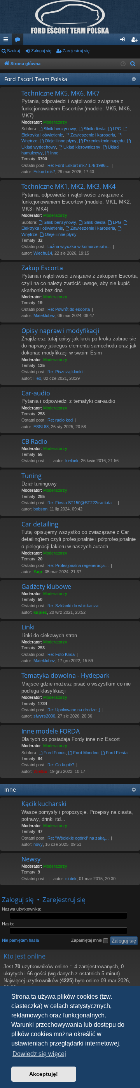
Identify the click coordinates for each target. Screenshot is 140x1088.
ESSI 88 (41, 426)
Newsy (30, 859)
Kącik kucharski (43, 803)
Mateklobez (44, 315)
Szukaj (13, 50)
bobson (40, 509)
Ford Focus (55, 752)
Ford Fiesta (117, 752)
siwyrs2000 (44, 716)
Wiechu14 (42, 253)
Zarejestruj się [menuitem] (135, 41)
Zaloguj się (41, 50)
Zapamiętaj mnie (87, 940)
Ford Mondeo (85, 752)
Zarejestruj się (76, 50)
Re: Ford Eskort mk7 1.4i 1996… (78, 165)
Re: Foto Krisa (61, 654)
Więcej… (7, 41)
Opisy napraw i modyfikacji (60, 330)
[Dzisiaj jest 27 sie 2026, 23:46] (123, 64)
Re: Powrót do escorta (68, 309)
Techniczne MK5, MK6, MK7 (60, 93)
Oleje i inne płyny (61, 140)
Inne (54, 153)
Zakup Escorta (42, 268)
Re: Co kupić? (60, 764)
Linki (28, 627)
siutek (71, 878)
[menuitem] (133, 64)
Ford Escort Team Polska (35, 79)
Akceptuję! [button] (43, 1074)
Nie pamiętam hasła (20, 940)
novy (38, 844)
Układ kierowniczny (81, 147)
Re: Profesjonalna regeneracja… (78, 565)
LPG (117, 128)
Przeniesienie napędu (104, 140)
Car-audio (35, 393)
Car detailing (39, 524)
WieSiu (40, 771)
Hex (37, 378)
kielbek (72, 460)
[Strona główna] (70, 17)
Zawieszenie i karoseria (92, 135)
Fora (19, 41)
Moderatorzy (55, 122)
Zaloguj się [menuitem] (124, 41)
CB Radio (34, 441)
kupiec (40, 612)
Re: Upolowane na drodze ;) (73, 709)
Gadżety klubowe (46, 586)
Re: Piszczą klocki (64, 371)
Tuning (31, 475)
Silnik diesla (94, 128)
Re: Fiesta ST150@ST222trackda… (81, 502)
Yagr (37, 571)
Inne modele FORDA (50, 731)
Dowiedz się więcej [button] (39, 1054)
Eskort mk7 (44, 171)
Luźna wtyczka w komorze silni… (79, 246)
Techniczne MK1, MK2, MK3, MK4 (68, 186)
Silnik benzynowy (60, 128)
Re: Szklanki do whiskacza (72, 605)
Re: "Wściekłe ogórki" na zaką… (78, 838)
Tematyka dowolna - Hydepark (65, 675)
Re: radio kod (60, 420)
